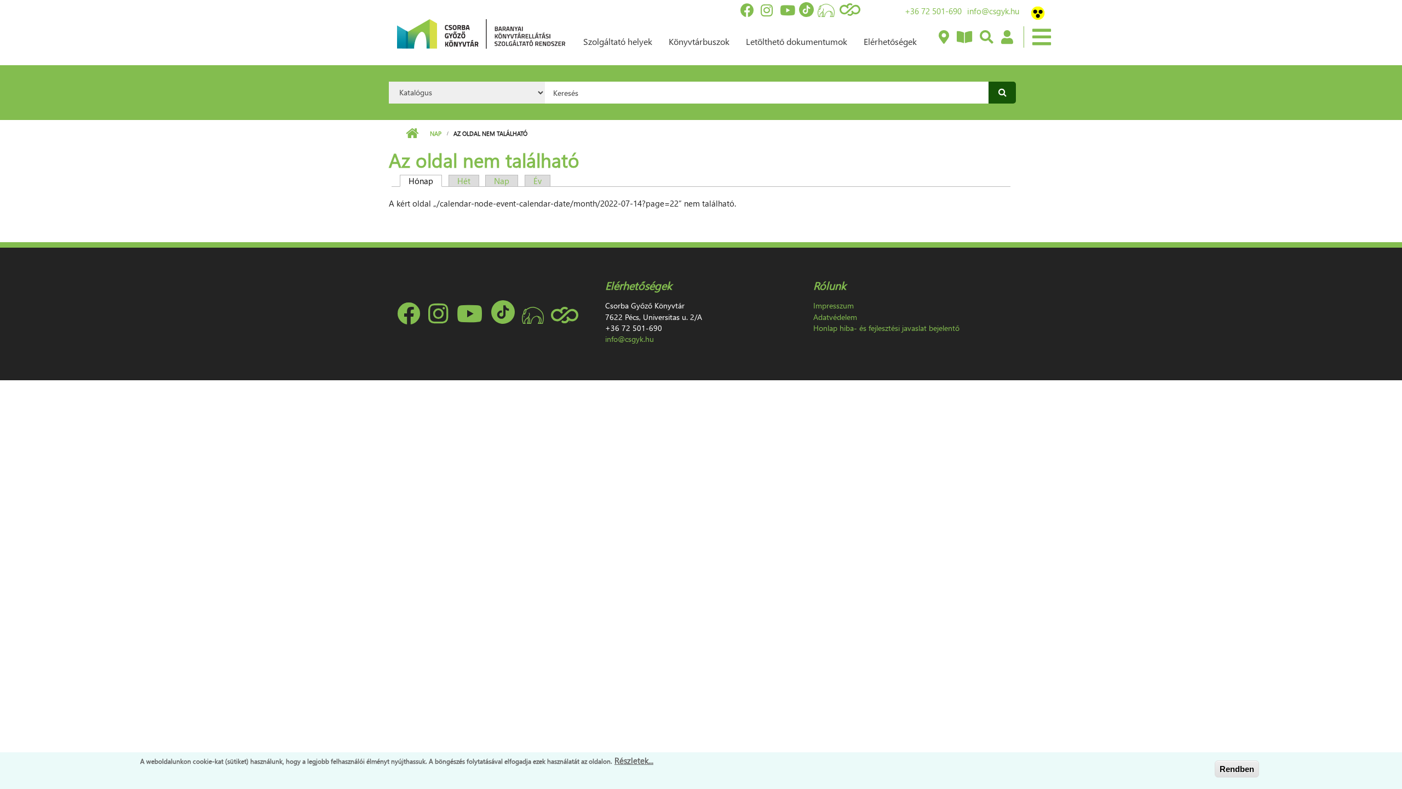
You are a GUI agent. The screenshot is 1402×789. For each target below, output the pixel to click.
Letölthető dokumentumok (796, 41)
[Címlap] (481, 32)
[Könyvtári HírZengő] (963, 37)
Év (537, 180)
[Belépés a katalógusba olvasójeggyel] (1006, 37)
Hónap (425, 180)
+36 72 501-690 (933, 10)
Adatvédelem (835, 317)
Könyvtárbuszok (699, 41)
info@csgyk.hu (993, 10)
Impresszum (833, 305)
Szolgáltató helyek (617, 41)
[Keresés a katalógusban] (986, 37)
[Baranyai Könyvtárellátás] (943, 37)
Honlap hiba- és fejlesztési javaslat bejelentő (886, 328)
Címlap (412, 133)
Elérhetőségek (890, 41)
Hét (463, 180)
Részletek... (633, 760)
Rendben (1237, 769)
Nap (435, 133)
